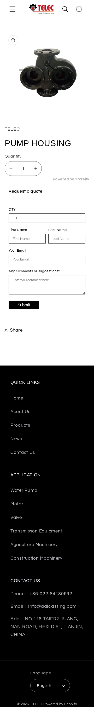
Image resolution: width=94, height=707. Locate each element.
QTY (12, 209)
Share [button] (16, 330)
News (16, 439)
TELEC (36, 704)
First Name (18, 230)
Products (20, 425)
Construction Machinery (36, 558)
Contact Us (22, 452)
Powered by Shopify (60, 704)
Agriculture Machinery (34, 544)
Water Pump (23, 490)
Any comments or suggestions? (34, 271)
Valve (16, 517)
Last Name (57, 230)
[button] (13, 9)
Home (16, 398)
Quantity (13, 156)
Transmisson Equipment (36, 531)
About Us (20, 411)
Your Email (17, 250)
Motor (17, 504)
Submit (24, 305)
